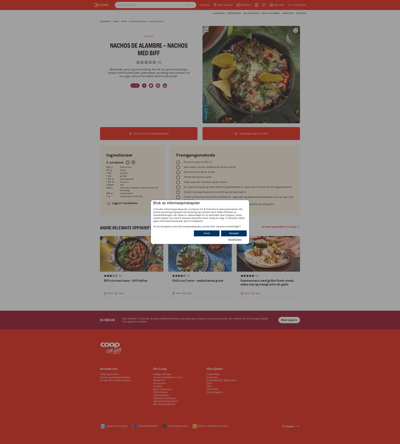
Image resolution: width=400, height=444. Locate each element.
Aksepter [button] (234, 233)
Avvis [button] (207, 233)
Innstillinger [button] (235, 239)
